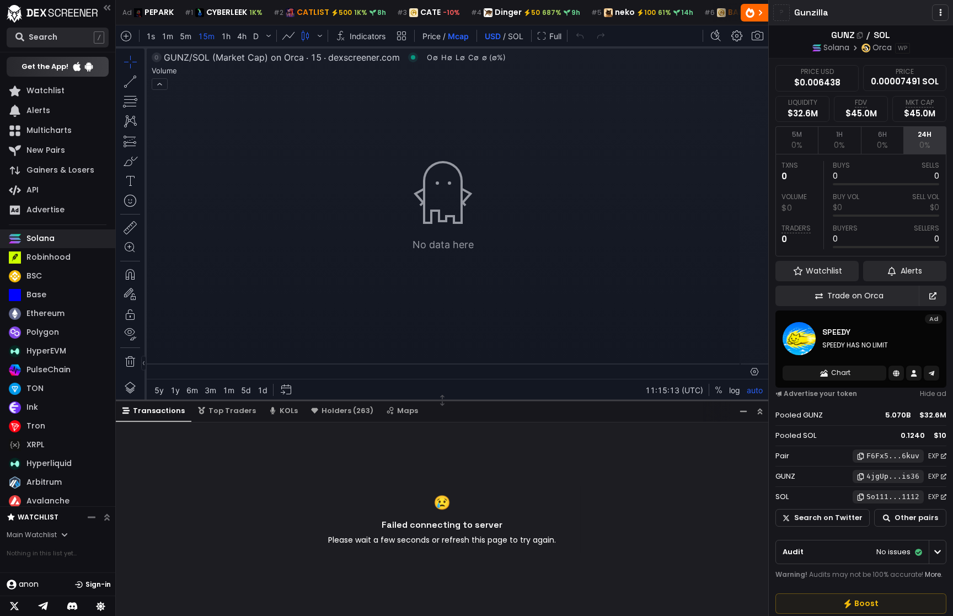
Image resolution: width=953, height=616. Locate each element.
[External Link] (932, 296)
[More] (940, 12)
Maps (407, 410)
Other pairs (916, 517)
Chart (840, 372)
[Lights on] (101, 606)
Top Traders (232, 410)
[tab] (796, 140)
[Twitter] (14, 606)
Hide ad (933, 393)
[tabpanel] (860, 205)
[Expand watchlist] (107, 517)
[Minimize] (743, 411)
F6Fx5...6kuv (892, 456)
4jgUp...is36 (892, 476)
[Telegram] (43, 606)
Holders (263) (347, 410)
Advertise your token (820, 393)
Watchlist (38, 517)
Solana (836, 47)
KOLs (289, 410)
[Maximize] (760, 411)
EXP (933, 455)
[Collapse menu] (107, 7)
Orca (882, 47)
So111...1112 (892, 496)
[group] (860, 603)
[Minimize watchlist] (91, 517)
